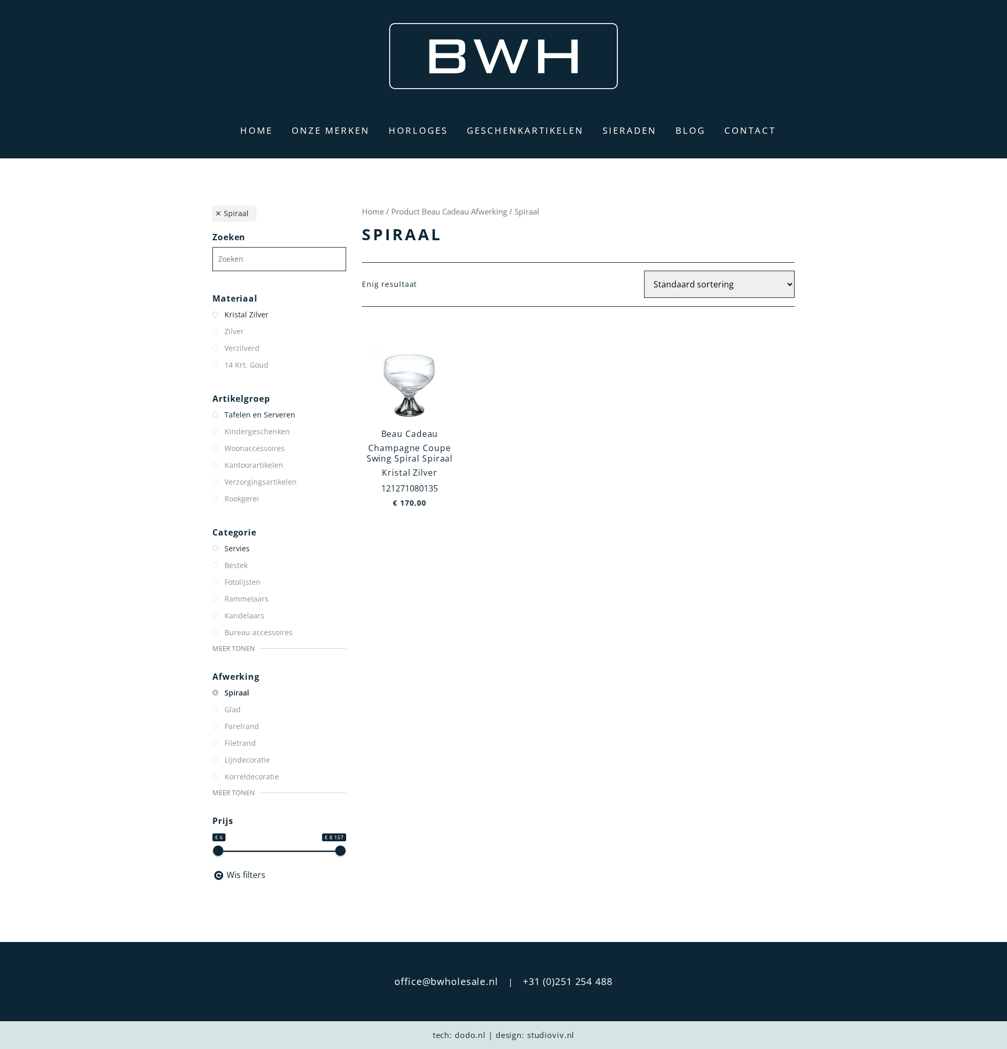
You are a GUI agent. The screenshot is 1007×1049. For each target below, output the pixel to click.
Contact (750, 130)
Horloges (418, 130)
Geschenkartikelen (525, 130)
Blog (690, 130)
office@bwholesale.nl (446, 981)
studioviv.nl (551, 1035)
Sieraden (630, 130)
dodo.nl (470, 1035)
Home (256, 130)
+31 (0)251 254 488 (568, 981)
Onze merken (331, 130)
